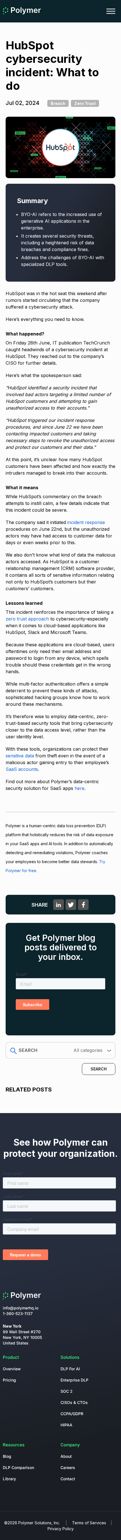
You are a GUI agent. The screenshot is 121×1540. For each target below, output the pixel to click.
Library (9, 1478)
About (66, 1456)
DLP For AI (70, 1368)
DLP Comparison (18, 1467)
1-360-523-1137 (18, 1313)
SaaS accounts (22, 769)
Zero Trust (85, 103)
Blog (7, 1456)
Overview (12, 1368)
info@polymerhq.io (20, 1307)
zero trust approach (27, 619)
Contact (67, 1478)
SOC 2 (66, 1391)
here (79, 788)
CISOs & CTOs (74, 1402)
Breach (58, 103)
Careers (67, 1467)
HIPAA (66, 1424)
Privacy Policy (61, 1528)
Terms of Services (89, 1522)
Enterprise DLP (74, 1380)
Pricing (9, 1380)
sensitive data (20, 755)
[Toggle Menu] (110, 11)
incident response (86, 522)
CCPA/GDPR (71, 1413)
